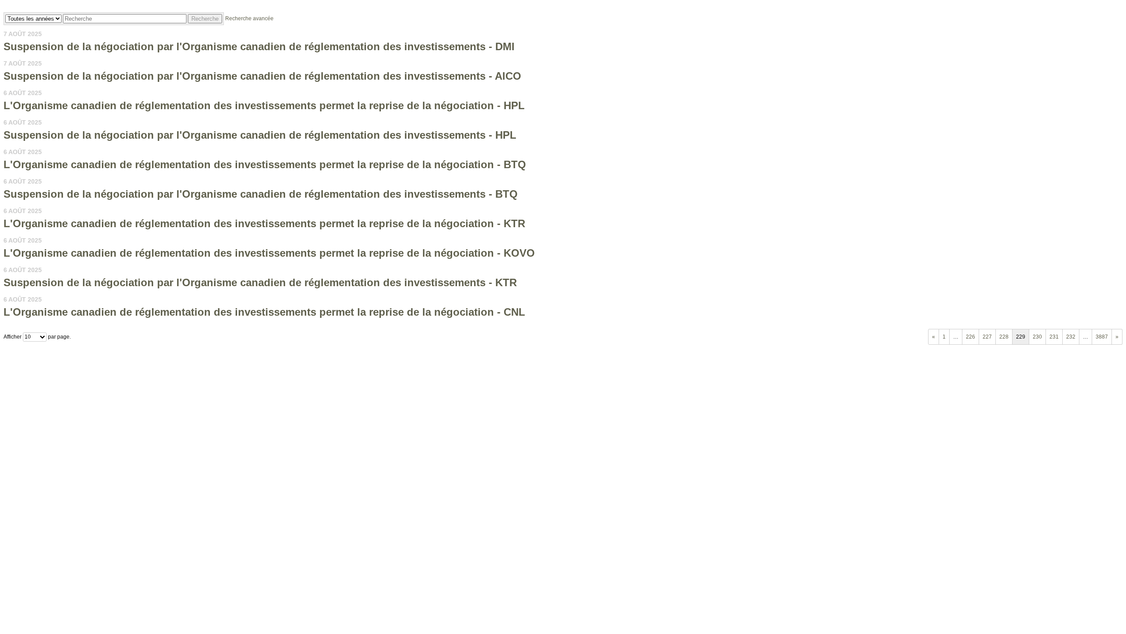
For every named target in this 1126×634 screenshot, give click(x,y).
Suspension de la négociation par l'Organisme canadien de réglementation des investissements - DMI (259, 46)
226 (970, 337)
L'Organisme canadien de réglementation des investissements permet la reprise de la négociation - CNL (264, 312)
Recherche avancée (249, 18)
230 (1037, 337)
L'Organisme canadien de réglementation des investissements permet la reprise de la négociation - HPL (264, 105)
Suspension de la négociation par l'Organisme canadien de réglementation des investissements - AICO (262, 76)
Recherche (205, 18)
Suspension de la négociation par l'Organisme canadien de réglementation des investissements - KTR (260, 282)
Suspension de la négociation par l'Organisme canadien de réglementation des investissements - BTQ (261, 194)
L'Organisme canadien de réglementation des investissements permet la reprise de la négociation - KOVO (269, 253)
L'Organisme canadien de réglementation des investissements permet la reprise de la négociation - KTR (264, 223)
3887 (1102, 337)
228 (1004, 337)
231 (1054, 337)
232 (1070, 337)
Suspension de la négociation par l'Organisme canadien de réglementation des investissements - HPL (260, 135)
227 (987, 337)
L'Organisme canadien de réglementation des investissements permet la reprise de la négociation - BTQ (265, 164)
